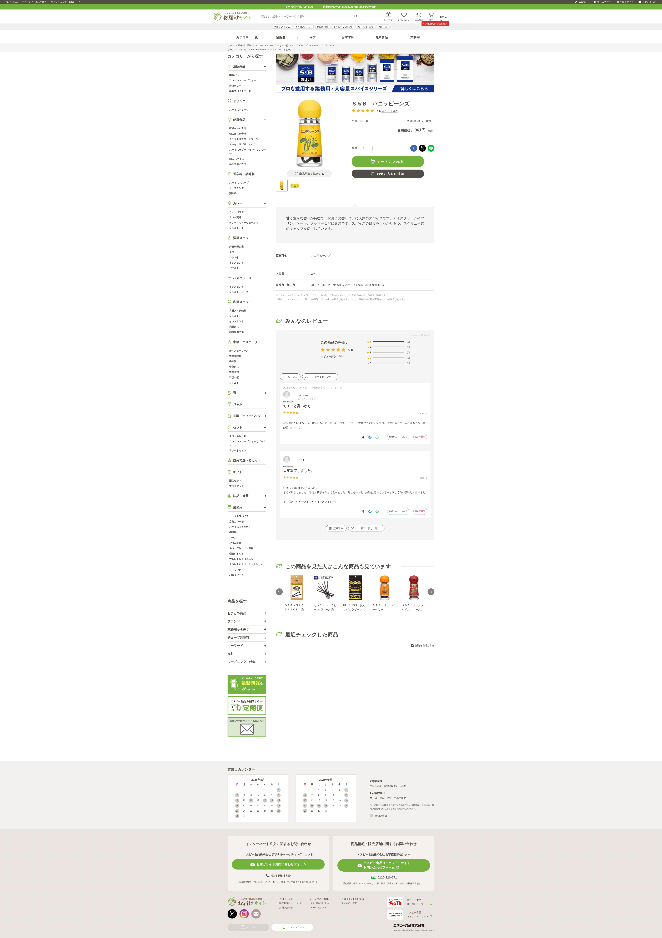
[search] (355, 16)
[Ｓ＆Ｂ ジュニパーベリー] (384, 587)
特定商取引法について (290, 903)
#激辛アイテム (282, 26)
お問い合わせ (649, 2)
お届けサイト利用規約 (352, 899)
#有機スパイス (304, 26)
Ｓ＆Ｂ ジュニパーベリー (383, 607)
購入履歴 (419, 19)
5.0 (350, 350)
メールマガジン (318, 907)
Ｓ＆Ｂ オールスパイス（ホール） (413, 607)
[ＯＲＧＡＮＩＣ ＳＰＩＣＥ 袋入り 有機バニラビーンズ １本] (296, 587)
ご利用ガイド (626, 2)
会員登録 (583, 2)
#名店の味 (322, 26)
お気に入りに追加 (390, 174)
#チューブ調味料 (343, 26)
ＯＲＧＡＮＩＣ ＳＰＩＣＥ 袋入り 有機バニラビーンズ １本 (295, 608)
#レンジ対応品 (365, 26)
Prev (279, 591)
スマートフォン (296, 927)
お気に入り (403, 19)
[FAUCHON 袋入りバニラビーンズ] (355, 587)
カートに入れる (390, 162)
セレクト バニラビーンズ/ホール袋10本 (325, 608)
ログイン (388, 19)
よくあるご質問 (349, 903)
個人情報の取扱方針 (320, 903)
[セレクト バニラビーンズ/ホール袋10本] (326, 587)
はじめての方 (603, 2)
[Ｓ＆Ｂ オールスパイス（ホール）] (414, 587)
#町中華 (383, 26)
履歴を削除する (424, 645)
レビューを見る (389, 111)
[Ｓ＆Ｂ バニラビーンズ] (282, 185)
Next (431, 591)
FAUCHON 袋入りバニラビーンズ (354, 607)
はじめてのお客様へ (320, 899)
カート (432, 19)
